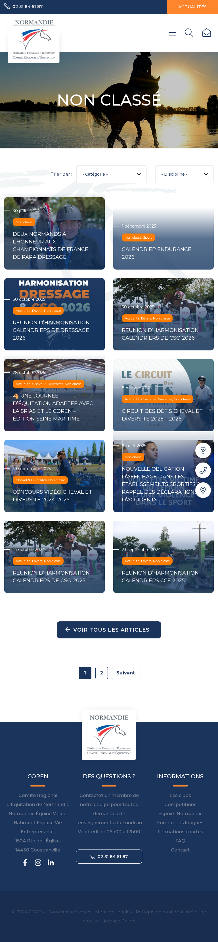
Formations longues (180, 822)
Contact (180, 850)
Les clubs (180, 795)
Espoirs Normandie (180, 813)
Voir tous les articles (111, 630)
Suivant (125, 673)
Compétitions (180, 804)
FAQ (180, 841)
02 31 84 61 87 (27, 6)
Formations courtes (180, 831)
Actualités (192, 6)
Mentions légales (113, 911)
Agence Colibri (119, 921)
